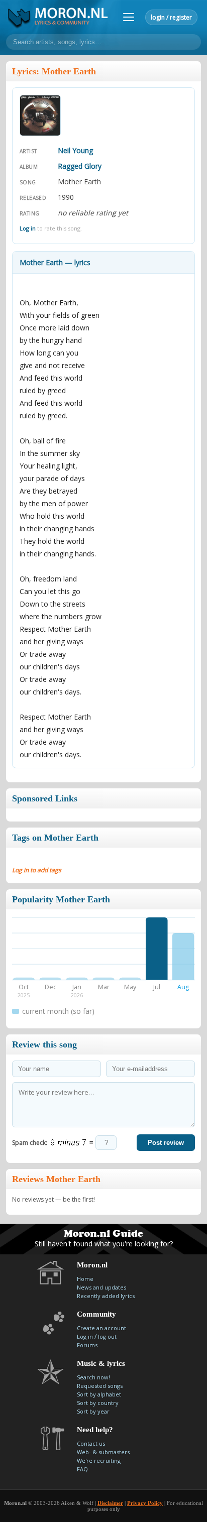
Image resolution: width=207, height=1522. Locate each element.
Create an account (101, 1328)
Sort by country (98, 1403)
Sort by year (93, 1411)
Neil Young (75, 150)
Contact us (91, 1443)
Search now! (93, 1377)
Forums (87, 1345)
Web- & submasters (103, 1452)
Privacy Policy (145, 1503)
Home (85, 1278)
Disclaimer (110, 1503)
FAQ (82, 1469)
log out (107, 1336)
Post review (166, 1142)
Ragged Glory (79, 166)
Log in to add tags (36, 870)
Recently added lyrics (106, 1296)
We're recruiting (99, 1460)
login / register (171, 17)
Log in (28, 228)
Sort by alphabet (99, 1394)
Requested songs (100, 1385)
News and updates (101, 1287)
